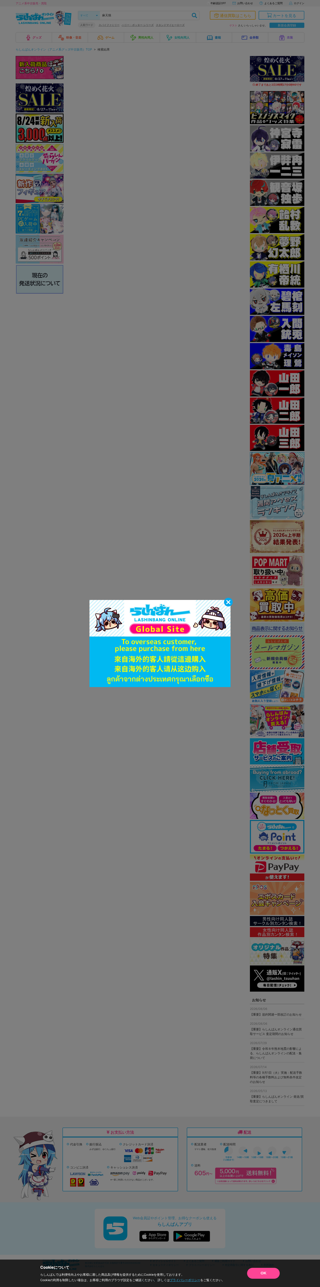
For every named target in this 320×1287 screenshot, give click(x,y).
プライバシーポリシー (185, 1280)
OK (263, 1273)
